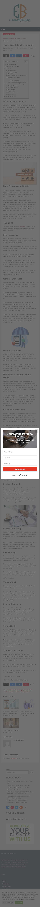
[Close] (36, 431)
